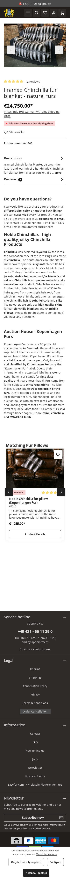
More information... (46, 854)
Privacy (35, 694)
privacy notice (42, 828)
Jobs (35, 759)
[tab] (34, 165)
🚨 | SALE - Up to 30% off (35, 4)
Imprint (35, 669)
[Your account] (54, 13)
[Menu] (28, 13)
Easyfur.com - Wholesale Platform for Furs (35, 784)
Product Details (35, 534)
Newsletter (35, 767)
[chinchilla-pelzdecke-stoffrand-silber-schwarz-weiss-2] (35, 45)
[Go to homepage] (9, 13)
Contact (35, 733)
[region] (35, 49)
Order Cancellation (35, 711)
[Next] (59, 50)
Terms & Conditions (35, 703)
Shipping (35, 677)
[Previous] (11, 50)
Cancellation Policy (35, 686)
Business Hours (35, 776)
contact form (41, 649)
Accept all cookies (36, 873)
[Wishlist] (45, 13)
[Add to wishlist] (58, 454)
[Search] (36, 13)
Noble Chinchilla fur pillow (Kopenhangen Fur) (28, 501)
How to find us (35, 750)
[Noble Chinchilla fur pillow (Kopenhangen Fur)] (35, 469)
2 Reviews (33, 81)
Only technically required (26, 862)
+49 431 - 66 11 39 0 (35, 631)
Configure (55, 862)
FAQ (35, 742)
